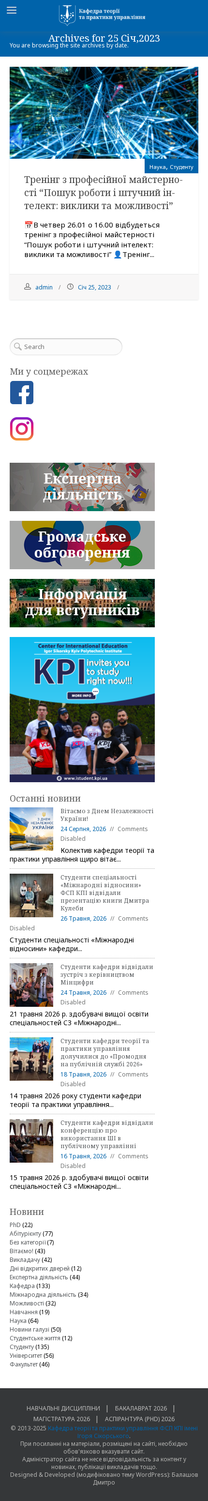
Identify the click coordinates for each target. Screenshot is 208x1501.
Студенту (181, 166)
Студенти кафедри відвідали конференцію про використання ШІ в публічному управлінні (106, 1134)
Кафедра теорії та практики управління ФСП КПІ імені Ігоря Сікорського (123, 1432)
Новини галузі (29, 1329)
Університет (26, 1355)
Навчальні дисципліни (63, 1408)
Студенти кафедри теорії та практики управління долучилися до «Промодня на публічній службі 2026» (104, 1052)
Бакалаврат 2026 (141, 1408)
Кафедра (22, 1286)
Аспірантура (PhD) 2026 (140, 1419)
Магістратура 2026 (61, 1419)
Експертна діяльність (39, 1277)
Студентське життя (35, 1338)
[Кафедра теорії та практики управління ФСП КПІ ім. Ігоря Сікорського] (104, 16)
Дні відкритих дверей (40, 1268)
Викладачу (25, 1260)
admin (44, 287)
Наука (157, 166)
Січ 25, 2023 (94, 287)
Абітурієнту (25, 1233)
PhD (15, 1225)
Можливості (27, 1303)
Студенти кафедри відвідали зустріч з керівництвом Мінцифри (106, 974)
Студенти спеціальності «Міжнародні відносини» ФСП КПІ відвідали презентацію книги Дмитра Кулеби (104, 892)
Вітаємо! (21, 1251)
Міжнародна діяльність (43, 1294)
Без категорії (27, 1242)
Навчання (24, 1312)
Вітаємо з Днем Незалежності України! (107, 815)
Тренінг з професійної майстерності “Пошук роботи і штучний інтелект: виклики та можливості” (103, 192)
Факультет (24, 1364)
